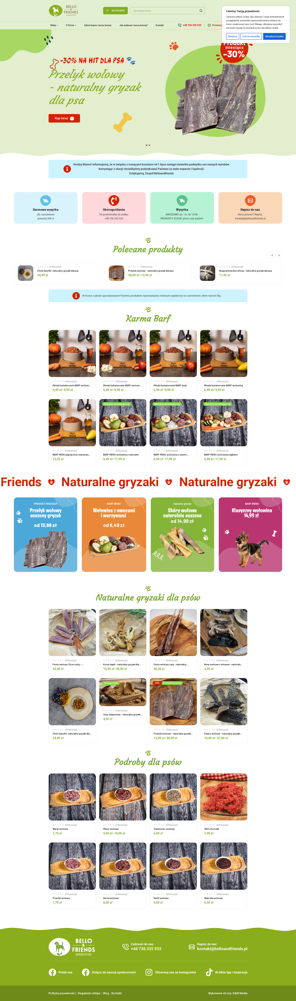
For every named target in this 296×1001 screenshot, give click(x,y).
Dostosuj (232, 36)
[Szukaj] (201, 10)
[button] (272, 255)
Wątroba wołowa (213, 897)
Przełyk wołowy (61, 897)
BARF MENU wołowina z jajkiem (221, 454)
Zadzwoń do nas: (142, 944)
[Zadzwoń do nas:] (125, 947)
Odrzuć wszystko (251, 36)
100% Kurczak (211, 828)
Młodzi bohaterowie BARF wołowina (223, 385)
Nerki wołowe (161, 897)
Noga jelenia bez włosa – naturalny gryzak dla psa (245, 270)
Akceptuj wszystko (274, 36)
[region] (256, 24)
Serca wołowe (111, 897)
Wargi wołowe (60, 828)
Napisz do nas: (207, 944)
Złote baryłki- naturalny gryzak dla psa (57, 270)
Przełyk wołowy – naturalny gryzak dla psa (150, 270)
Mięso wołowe (111, 828)
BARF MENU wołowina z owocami (121, 454)
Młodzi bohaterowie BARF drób (170, 385)
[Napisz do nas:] (192, 947)
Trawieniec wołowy (164, 828)
